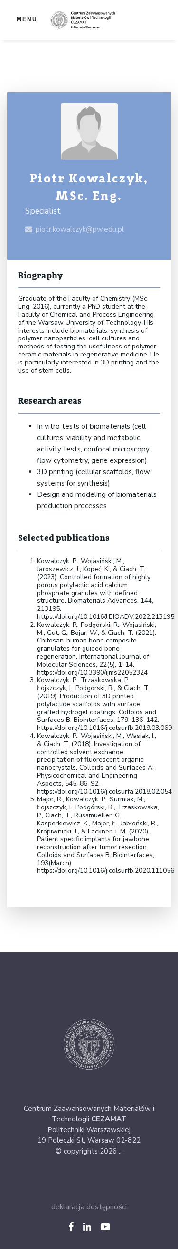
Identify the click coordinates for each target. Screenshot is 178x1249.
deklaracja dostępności (89, 1207)
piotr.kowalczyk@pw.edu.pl (80, 229)
